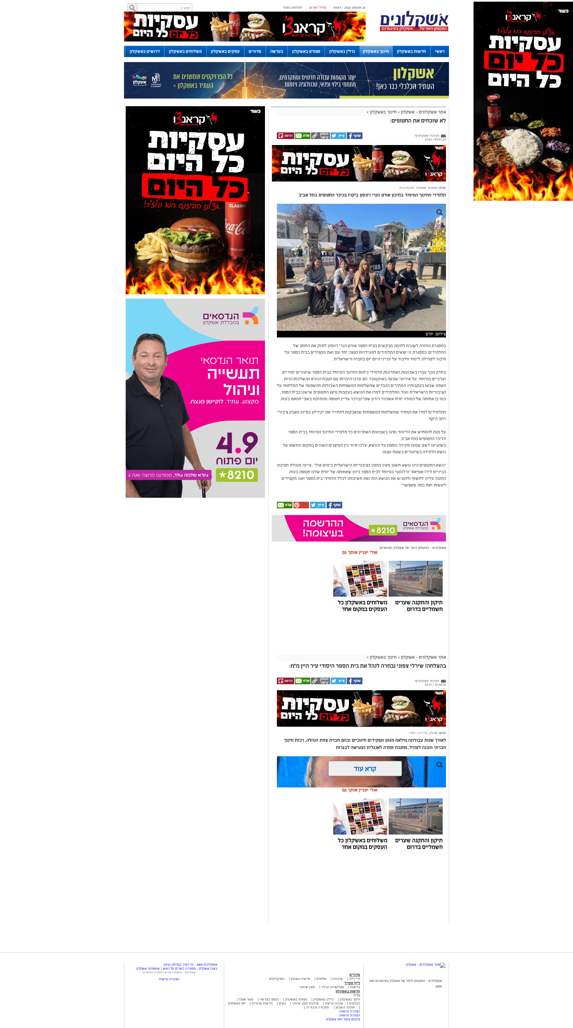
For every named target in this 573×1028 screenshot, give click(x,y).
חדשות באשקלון (411, 51)
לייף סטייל (352, 983)
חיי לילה (354, 979)
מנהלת (433, 733)
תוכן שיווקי (307, 987)
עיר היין (422, 733)
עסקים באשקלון (225, 51)
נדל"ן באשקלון (342, 51)
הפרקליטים (277, 979)
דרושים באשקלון (145, 51)
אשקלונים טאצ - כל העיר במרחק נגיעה (190, 964)
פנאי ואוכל (246, 999)
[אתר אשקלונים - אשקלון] (425, 964)
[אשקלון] (414, 30)
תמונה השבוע (345, 1007)
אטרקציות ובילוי (332, 987)
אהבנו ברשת (334, 1003)
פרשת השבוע (300, 979)
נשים (282, 1003)
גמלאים (321, 979)
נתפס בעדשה (269, 999)
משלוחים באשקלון (185, 51)
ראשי (440, 51)
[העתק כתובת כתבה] (320, 138)
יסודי (412, 733)
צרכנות (338, 979)
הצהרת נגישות (350, 1011)
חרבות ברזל (406, 188)
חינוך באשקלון (376, 51)
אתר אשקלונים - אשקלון (423, 112)
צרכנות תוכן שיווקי (305, 1003)
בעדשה (276, 51)
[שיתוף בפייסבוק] (354, 138)
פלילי (356, 995)
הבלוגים (354, 1003)
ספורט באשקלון (306, 51)
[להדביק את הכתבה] (300, 507)
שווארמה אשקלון (148, 968)
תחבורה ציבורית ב (316, 1007)
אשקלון (420, 188)
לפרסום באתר (292, 7)
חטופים (432, 188)
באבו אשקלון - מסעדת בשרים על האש (190, 968)
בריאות (355, 987)
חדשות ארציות (262, 1003)
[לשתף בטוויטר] (338, 138)
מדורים (255, 51)
